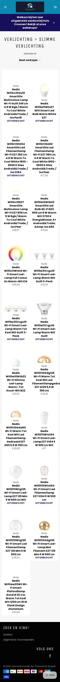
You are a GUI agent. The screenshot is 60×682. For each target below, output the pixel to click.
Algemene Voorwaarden (18, 639)
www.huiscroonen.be (23, 666)
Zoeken (7, 634)
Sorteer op (30, 54)
